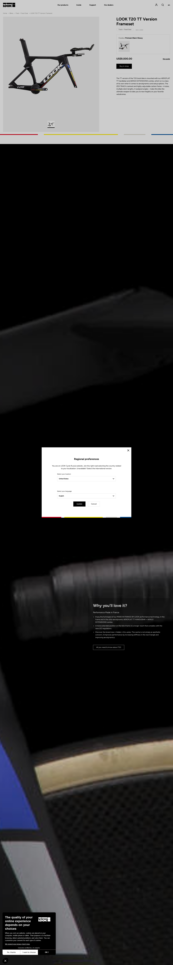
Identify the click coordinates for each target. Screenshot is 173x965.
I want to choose (29, 952)
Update (79, 504)
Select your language (64, 491)
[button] (5, 961)
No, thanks (11, 952)
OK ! (47, 952)
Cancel (94, 504)
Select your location (64, 474)
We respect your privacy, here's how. (17, 944)
